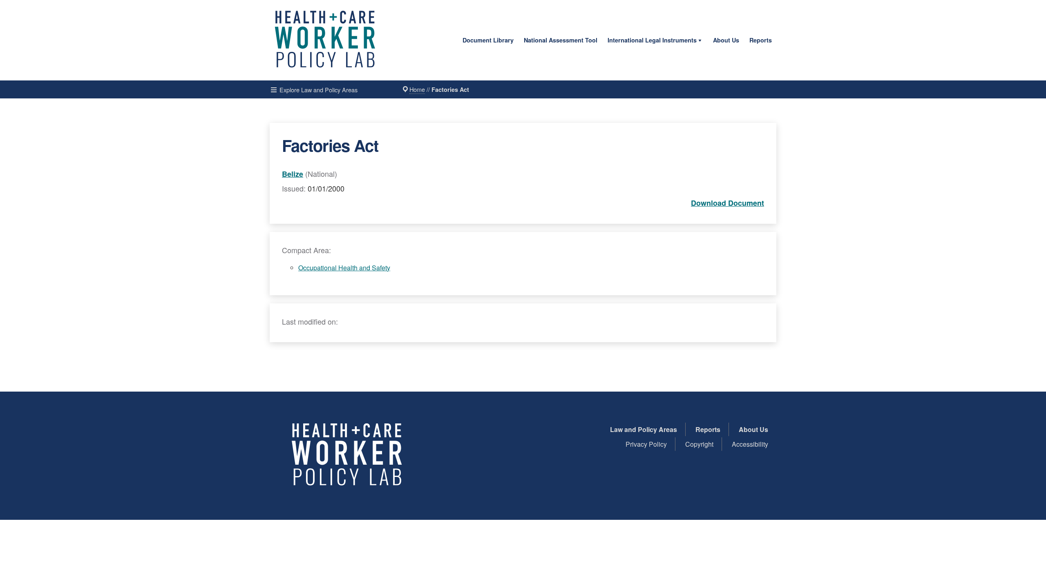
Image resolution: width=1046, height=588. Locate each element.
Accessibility (750, 444)
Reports (760, 40)
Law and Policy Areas (643, 429)
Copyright (699, 444)
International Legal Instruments (652, 40)
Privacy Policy (646, 444)
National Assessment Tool (560, 40)
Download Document (727, 203)
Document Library (488, 40)
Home (417, 89)
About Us (726, 40)
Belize (292, 174)
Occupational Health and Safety (344, 267)
